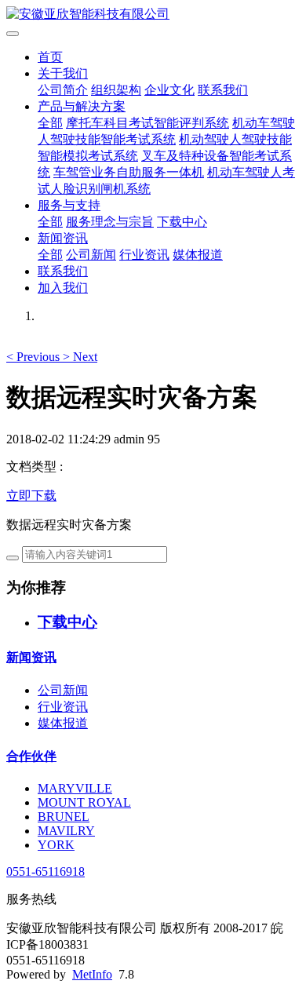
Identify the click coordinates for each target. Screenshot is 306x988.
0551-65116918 (45, 871)
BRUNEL (63, 816)
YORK (56, 844)
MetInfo (92, 974)
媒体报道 (198, 254)
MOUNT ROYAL (84, 802)
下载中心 (182, 221)
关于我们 (63, 73)
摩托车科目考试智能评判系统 (147, 122)
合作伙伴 (31, 756)
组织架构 (116, 90)
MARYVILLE (75, 788)
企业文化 (169, 90)
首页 (50, 57)
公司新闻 (91, 254)
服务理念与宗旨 (110, 221)
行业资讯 (144, 254)
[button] (34, 356)
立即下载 (31, 495)
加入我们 (63, 287)
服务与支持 (69, 205)
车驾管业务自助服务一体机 (128, 172)
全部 (50, 122)
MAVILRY (66, 830)
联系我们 (223, 90)
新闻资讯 (63, 238)
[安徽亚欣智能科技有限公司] (153, 14)
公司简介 (63, 90)
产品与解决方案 (82, 106)
